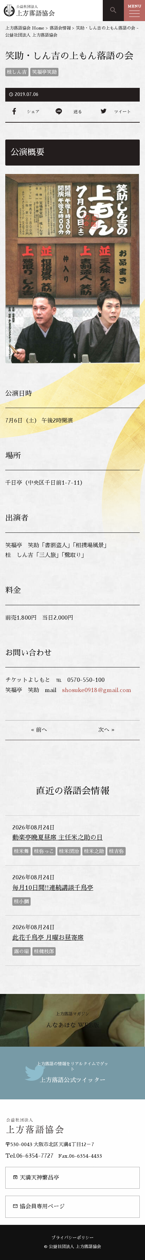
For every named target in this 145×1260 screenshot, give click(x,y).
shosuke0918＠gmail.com (96, 690)
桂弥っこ (44, 851)
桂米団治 (69, 851)
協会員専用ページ (39, 1206)
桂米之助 (94, 851)
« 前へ (39, 730)
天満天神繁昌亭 (36, 1178)
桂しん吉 (17, 72)
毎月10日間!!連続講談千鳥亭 (52, 888)
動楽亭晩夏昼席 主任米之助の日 (57, 837)
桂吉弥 (116, 851)
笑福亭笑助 (44, 72)
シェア (33, 112)
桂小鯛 (21, 901)
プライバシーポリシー (72, 1238)
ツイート (122, 112)
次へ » (106, 730)
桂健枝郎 (44, 951)
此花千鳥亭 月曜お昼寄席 (48, 938)
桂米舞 (21, 851)
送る (78, 112)
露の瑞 (21, 951)
